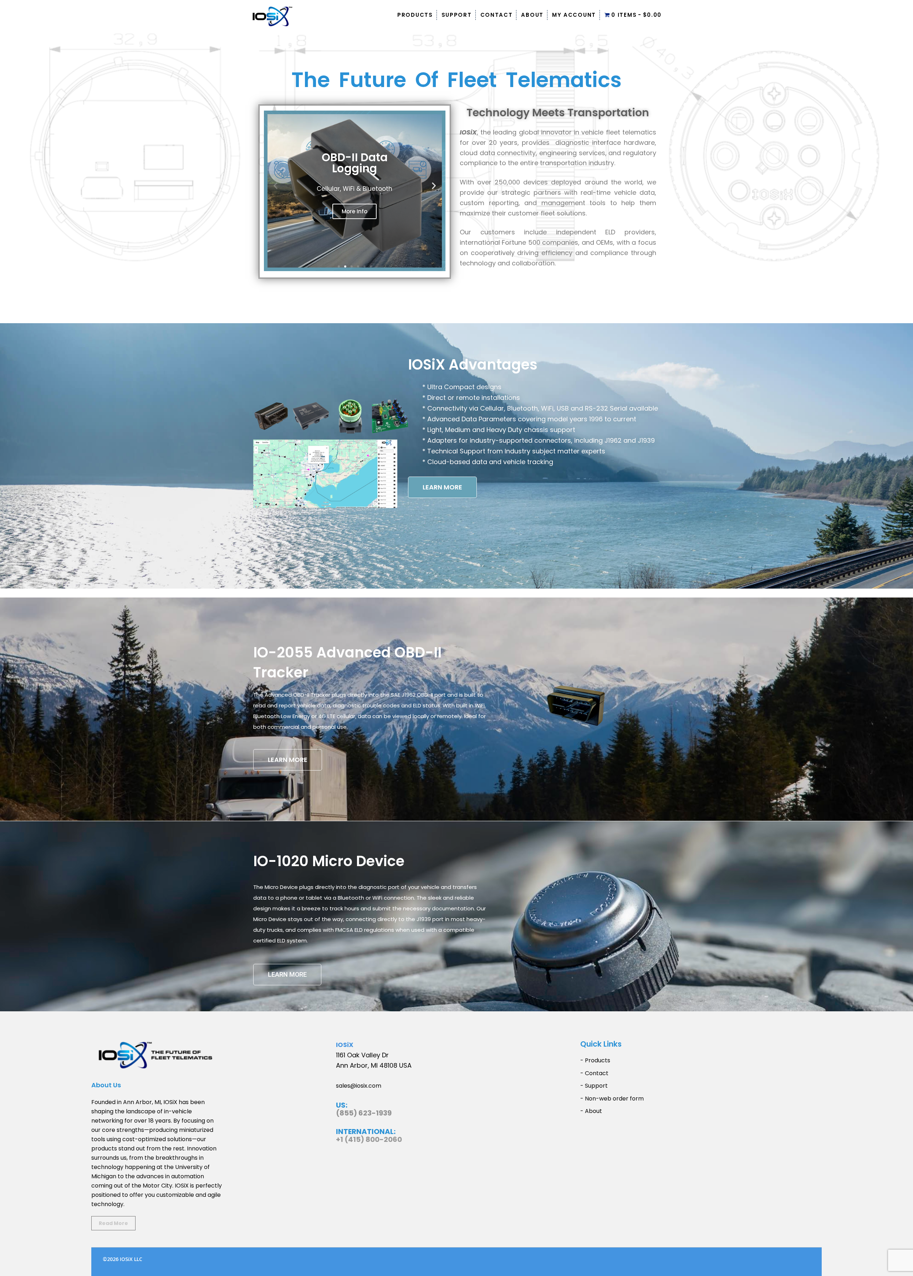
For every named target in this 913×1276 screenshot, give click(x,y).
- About (591, 1111)
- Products (595, 1060)
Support (457, 15)
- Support (594, 1086)
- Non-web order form (612, 1098)
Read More (113, 1223)
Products (415, 15)
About (532, 15)
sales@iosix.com (358, 1086)
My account (574, 15)
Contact (496, 15)
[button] (275, 185)
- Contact (594, 1073)
